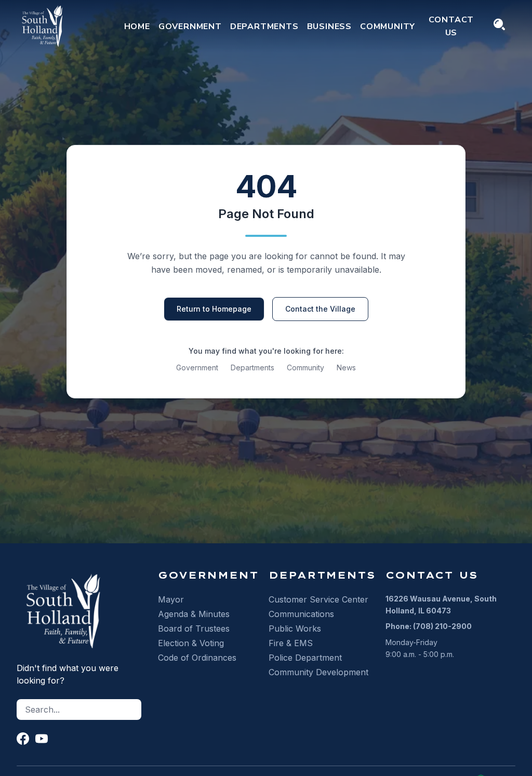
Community (305, 367)
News (346, 367)
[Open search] (499, 24)
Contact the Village (320, 308)
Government (197, 367)
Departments (252, 367)
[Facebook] (23, 738)
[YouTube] (41, 738)
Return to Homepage (214, 308)
